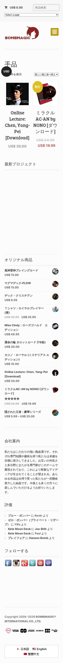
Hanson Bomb (38, 538)
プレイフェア (16, 538)
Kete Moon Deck (19, 529)
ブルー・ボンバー (19, 515)
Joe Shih (41, 529)
